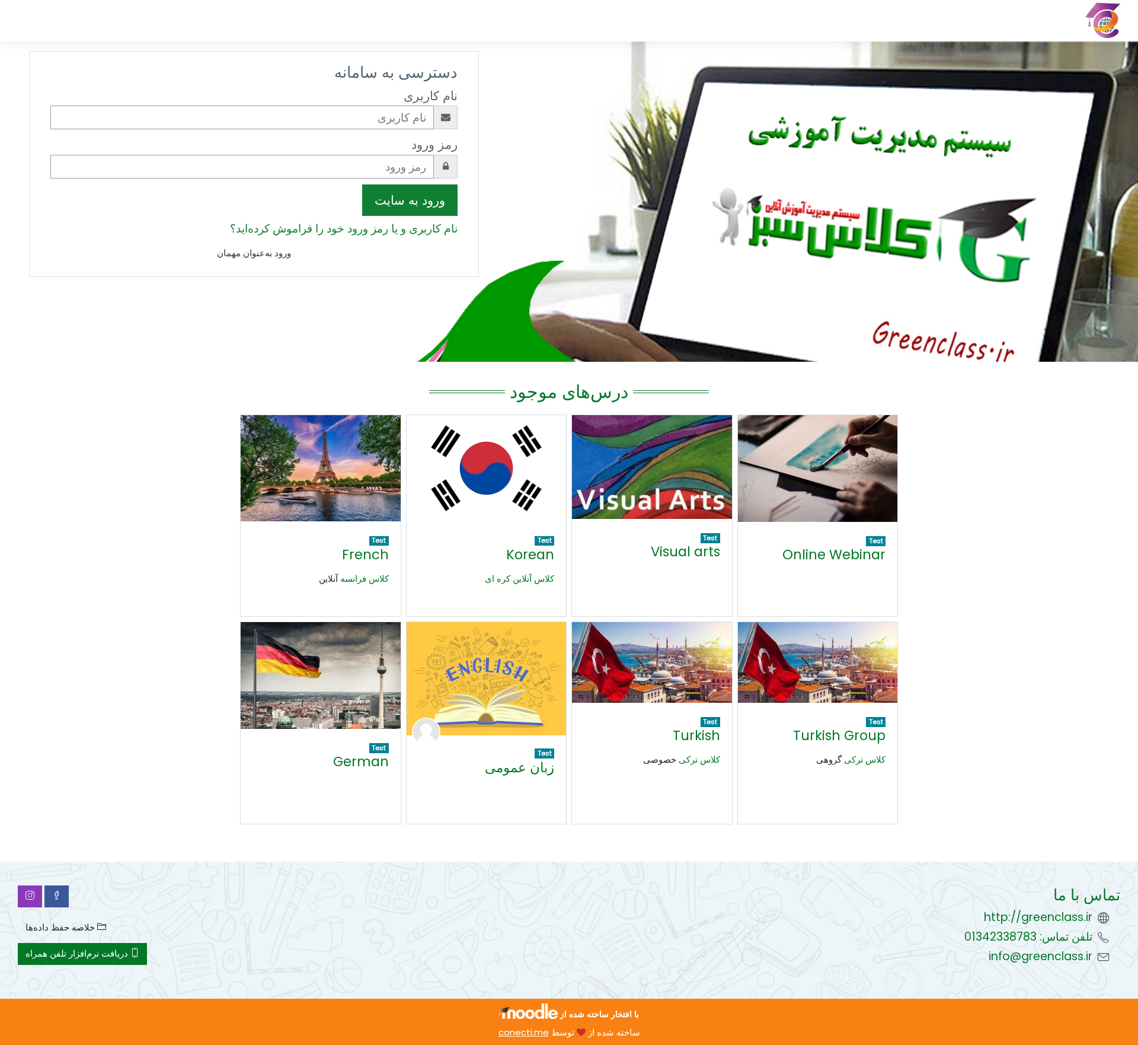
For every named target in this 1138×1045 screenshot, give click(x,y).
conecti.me (523, 1032)
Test (876, 541)
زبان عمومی (519, 767)
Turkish (696, 735)
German (361, 761)
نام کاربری (431, 95)
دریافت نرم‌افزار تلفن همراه (77, 953)
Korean (530, 554)
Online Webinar (834, 554)
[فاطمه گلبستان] (426, 731)
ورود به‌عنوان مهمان (254, 253)
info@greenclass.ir (1040, 956)
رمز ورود (434, 144)
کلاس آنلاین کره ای (519, 578)
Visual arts (685, 551)
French (365, 554)
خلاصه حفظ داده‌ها (61, 927)
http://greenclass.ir (1038, 917)
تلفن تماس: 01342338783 (1028, 937)
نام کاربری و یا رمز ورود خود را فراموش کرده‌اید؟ (344, 229)
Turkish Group (839, 735)
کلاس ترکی (865, 759)
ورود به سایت (410, 200)
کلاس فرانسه (364, 578)
